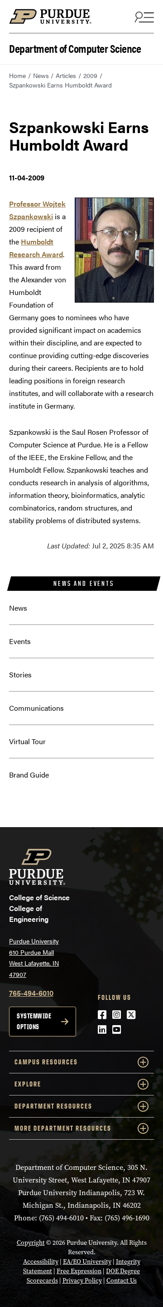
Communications (36, 708)
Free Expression (79, 1271)
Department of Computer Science (75, 47)
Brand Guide (29, 774)
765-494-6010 (31, 993)
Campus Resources (46, 1062)
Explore (27, 1084)
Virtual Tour (27, 741)
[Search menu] (143, 17)
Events (20, 641)
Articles (66, 75)
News (41, 75)
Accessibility (40, 1261)
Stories (20, 674)
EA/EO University (87, 1261)
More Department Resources (62, 1128)
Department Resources (53, 1106)
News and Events (83, 583)
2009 (90, 75)
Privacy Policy (82, 1280)
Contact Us (121, 1280)
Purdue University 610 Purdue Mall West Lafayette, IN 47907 (34, 957)
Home (17, 75)
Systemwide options (34, 1021)
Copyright (31, 1242)
